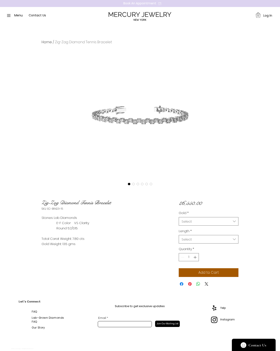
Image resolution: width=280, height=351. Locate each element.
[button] (258, 15)
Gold (184, 213)
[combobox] (208, 221)
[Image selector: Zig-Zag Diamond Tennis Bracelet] (129, 184)
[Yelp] (214, 308)
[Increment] (195, 257)
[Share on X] (206, 284)
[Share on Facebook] (181, 284)
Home (47, 42)
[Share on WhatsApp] (198, 284)
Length (185, 231)
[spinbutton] (189, 257)
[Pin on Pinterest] (189, 284)
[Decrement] (182, 257)
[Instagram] (214, 319)
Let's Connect (29, 301)
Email (102, 317)
